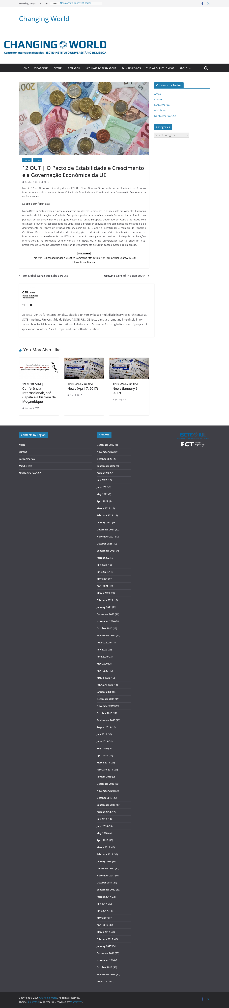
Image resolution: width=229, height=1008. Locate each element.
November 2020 (106, 621)
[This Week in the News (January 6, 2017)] (129, 360)
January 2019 (104, 776)
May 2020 (102, 663)
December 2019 (105, 699)
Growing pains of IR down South (124, 276)
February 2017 (105, 939)
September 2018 (106, 804)
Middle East (160, 110)
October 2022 (104, 458)
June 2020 (102, 656)
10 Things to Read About (100, 68)
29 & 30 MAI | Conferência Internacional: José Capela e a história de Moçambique (39, 393)
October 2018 (104, 797)
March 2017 (103, 932)
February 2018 (105, 854)
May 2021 (102, 578)
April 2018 (102, 840)
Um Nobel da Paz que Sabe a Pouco (45, 276)
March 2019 (103, 762)
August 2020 (104, 642)
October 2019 (104, 713)
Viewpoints (41, 68)
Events (58, 68)
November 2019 (106, 706)
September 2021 (106, 550)
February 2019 (105, 769)
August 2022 (104, 473)
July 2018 (102, 819)
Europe (27, 160)
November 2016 (106, 960)
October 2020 (104, 628)
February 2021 (105, 600)
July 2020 (102, 649)
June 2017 (102, 910)
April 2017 (102, 924)
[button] (189, 68)
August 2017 (104, 896)
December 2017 (105, 868)
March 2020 (103, 677)
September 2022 (106, 466)
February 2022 (105, 515)
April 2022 (102, 501)
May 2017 (102, 917)
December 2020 (105, 614)
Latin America (162, 104)
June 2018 (102, 826)
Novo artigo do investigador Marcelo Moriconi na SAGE (75, 5)
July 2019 (102, 734)
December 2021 (105, 529)
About (183, 68)
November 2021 (106, 536)
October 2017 (104, 882)
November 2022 (106, 451)
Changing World (44, 18)
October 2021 (104, 543)
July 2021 (102, 564)
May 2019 (102, 748)
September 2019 (106, 720)
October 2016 (104, 967)
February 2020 (105, 684)
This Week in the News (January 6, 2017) (125, 388)
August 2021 (104, 557)
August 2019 (104, 727)
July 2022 (102, 480)
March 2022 (103, 508)
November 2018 (106, 790)
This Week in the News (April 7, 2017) (82, 386)
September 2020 (106, 635)
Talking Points (131, 68)
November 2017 (106, 875)
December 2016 (105, 953)
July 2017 (102, 903)
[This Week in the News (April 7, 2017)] (84, 360)
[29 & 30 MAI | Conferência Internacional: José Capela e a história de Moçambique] (39, 360)
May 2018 (102, 833)
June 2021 (102, 571)
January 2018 (104, 861)
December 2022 (105, 444)
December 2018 (105, 783)
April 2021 (102, 586)
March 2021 (103, 593)
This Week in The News (160, 68)
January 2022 (104, 522)
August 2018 (104, 811)
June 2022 (102, 487)
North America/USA (165, 116)
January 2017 (104, 946)
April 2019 (102, 755)
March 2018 (103, 847)
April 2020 (102, 670)
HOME (25, 68)
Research (74, 68)
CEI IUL (47, 182)
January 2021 (104, 607)
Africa (157, 93)
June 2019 (102, 741)
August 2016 (104, 981)
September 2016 (106, 974)
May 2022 (102, 494)
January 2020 (104, 691)
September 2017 (106, 889)
